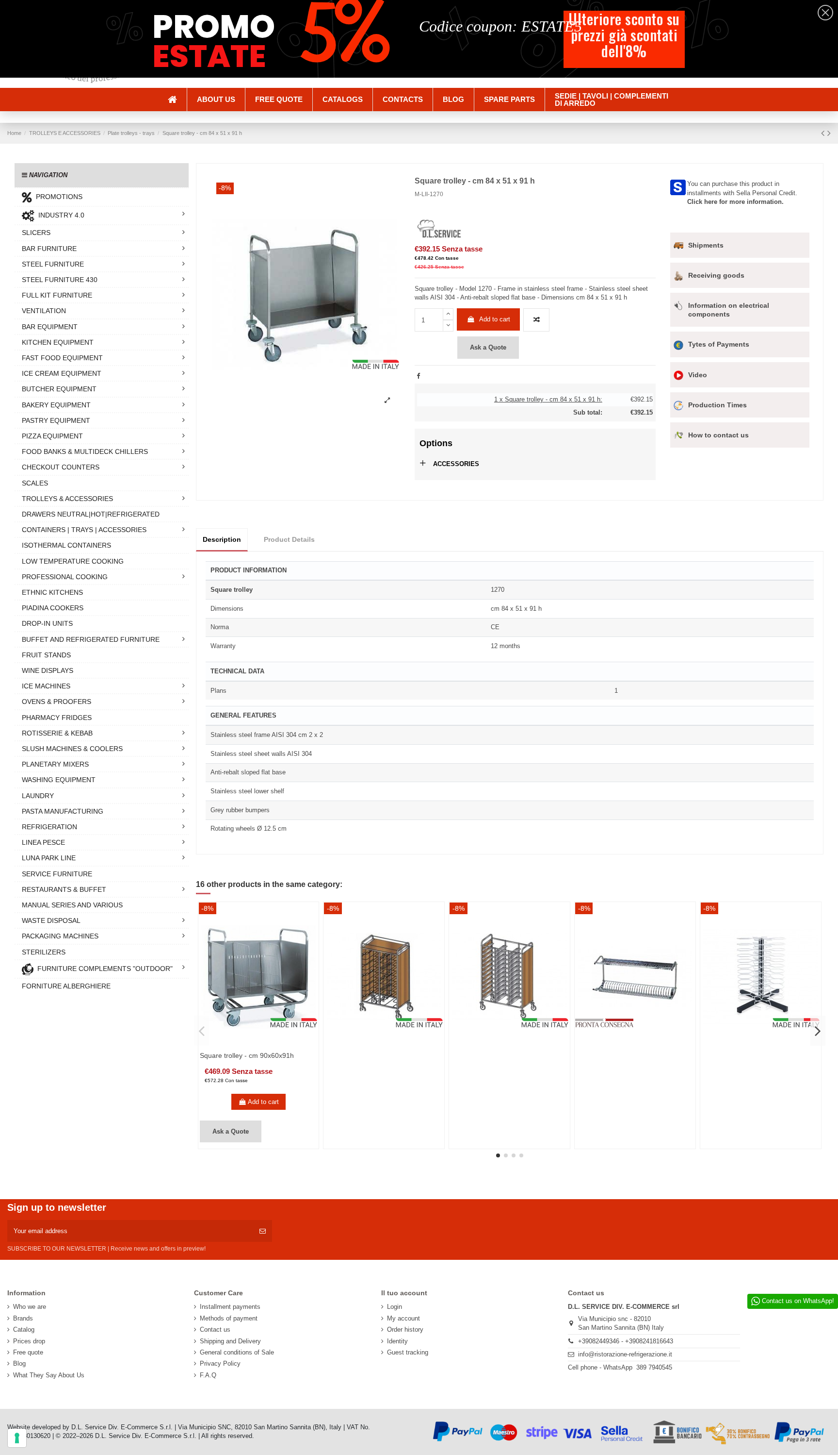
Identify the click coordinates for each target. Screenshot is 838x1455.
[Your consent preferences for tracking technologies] (17, 1438)
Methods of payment (229, 1318)
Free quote (28, 1352)
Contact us (215, 1329)
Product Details (289, 539)
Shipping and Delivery (230, 1341)
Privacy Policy (220, 1363)
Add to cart (494, 319)
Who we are (29, 1306)
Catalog (23, 1329)
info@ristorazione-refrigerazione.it (625, 1354)
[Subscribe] (262, 1231)
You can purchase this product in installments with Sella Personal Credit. (742, 192)
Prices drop (29, 1341)
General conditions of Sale (237, 1352)
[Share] (418, 376)
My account (403, 1318)
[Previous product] (824, 133)
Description (222, 539)
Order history (405, 1329)
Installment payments (230, 1306)
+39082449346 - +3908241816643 (625, 1341)
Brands (23, 1318)
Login (394, 1306)
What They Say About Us (48, 1375)
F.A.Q (208, 1375)
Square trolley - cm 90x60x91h (247, 1055)
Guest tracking (407, 1352)
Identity (397, 1341)
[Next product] (829, 133)
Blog (19, 1363)
